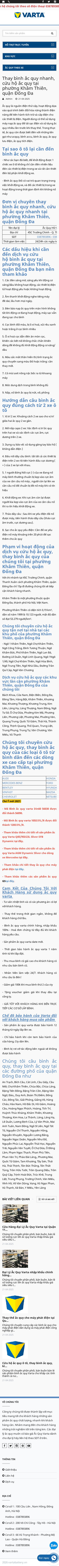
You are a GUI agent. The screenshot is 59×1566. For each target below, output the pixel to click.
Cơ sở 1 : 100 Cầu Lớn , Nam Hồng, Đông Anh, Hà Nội (29, 1509)
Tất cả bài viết (47, 1199)
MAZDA (50, 792)
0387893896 (44, 237)
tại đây (19, 869)
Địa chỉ (6, 1495)
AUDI (5, 778)
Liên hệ (9, 1475)
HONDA (51, 778)
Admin (8, 98)
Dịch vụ (9, 1481)
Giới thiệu (11, 1469)
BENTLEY (7, 787)
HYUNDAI (52, 787)
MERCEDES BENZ (12, 783)
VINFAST (7, 792)
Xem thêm (11, 1551)
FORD (49, 783)
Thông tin (8, 1459)
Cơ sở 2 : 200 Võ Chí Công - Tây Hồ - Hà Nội (30, 1523)
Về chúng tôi (10, 1401)
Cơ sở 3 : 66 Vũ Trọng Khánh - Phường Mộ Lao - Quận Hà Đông (30, 1537)
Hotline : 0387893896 (17, 1517)
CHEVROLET (9, 796)
